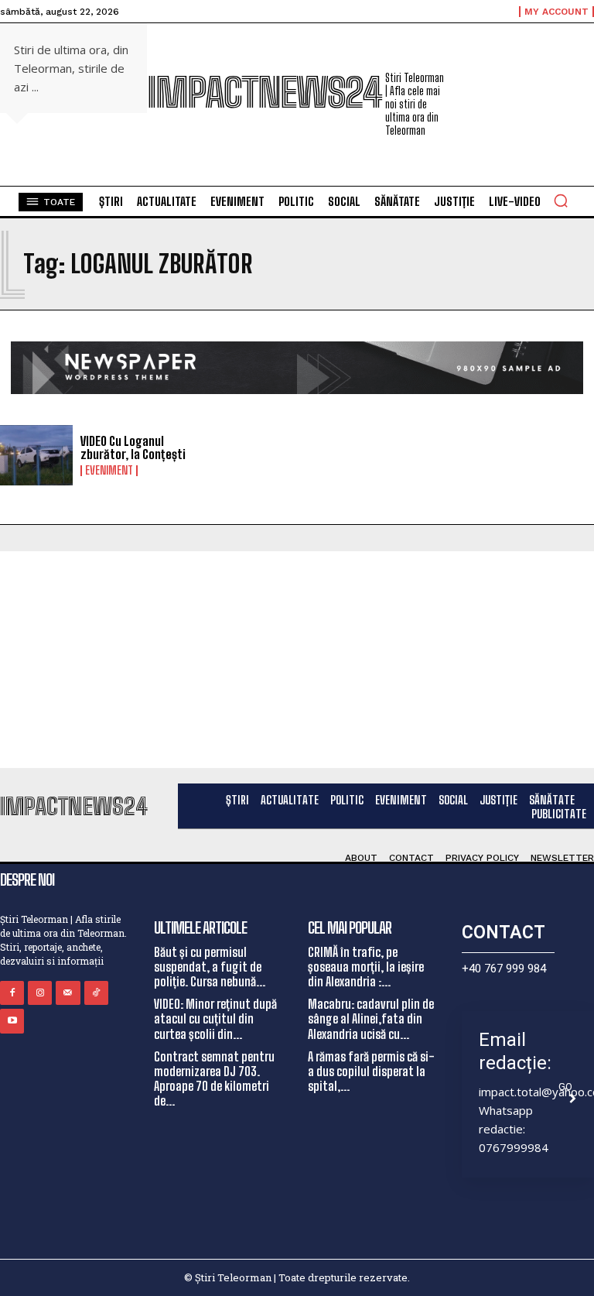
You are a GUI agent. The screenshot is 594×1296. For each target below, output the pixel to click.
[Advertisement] (297, 659)
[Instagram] (40, 993)
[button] (560, 200)
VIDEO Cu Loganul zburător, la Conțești (133, 448)
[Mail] (68, 993)
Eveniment (109, 470)
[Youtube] (12, 1021)
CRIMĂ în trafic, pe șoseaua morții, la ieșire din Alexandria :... (366, 967)
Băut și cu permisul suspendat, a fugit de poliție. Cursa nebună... (209, 967)
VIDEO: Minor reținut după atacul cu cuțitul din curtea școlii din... (215, 1018)
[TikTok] (96, 993)
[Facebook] (12, 993)
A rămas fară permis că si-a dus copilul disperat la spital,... (371, 1071)
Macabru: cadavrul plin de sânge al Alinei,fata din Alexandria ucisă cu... (371, 1018)
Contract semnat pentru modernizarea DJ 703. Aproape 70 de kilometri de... (214, 1079)
